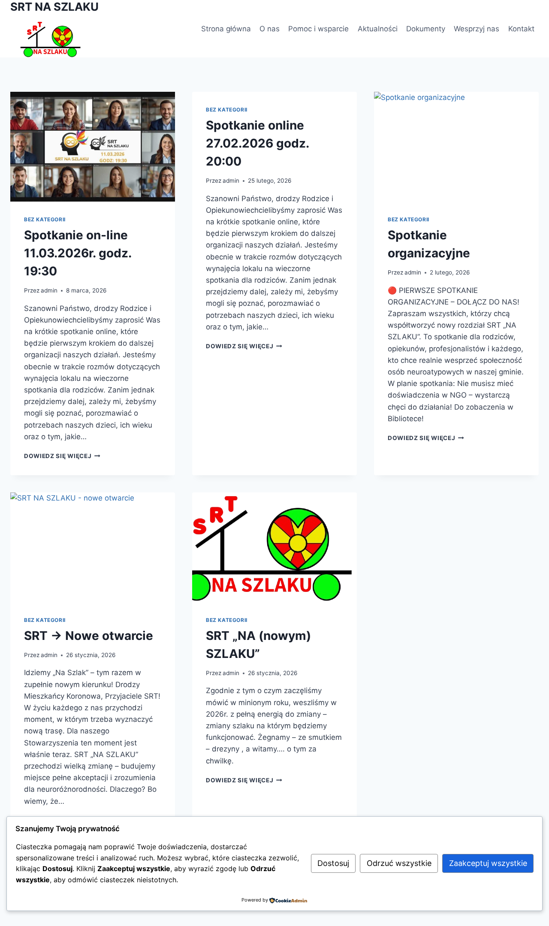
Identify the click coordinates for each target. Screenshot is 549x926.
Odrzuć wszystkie (399, 863)
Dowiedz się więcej (62, 455)
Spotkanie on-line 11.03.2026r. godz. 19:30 (77, 253)
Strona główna (226, 28)
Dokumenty (425, 28)
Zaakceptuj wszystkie (488, 863)
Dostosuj (333, 863)
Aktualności (378, 28)
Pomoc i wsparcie (318, 28)
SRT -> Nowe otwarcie (88, 635)
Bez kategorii (45, 219)
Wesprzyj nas (476, 28)
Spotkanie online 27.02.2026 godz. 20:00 (257, 143)
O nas (269, 28)
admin (49, 290)
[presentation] (92, 147)
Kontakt (521, 28)
